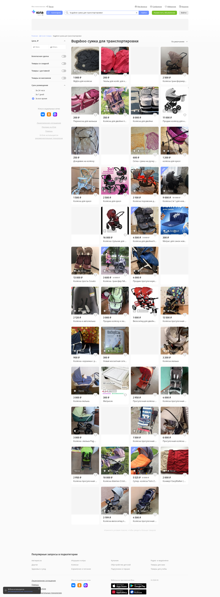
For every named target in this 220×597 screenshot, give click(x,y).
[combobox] (102, 13)
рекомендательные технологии (49, 138)
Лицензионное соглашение (49, 123)
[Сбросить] (137, 13)
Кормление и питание (81, 569)
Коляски (74, 565)
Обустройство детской (121, 565)
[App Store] (119, 585)
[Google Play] (137, 585)
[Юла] (37, 12)
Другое (35, 565)
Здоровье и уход (39, 569)
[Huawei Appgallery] (119, 591)
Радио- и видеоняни (159, 560)
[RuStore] (137, 591)
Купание (115, 560)
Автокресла (37, 560)
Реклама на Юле (49, 127)
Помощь (49, 131)
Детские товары (45, 36)
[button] (95, 75)
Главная (35, 36)
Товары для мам (158, 565)
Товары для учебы (159, 569)
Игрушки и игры (78, 560)
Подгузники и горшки (120, 569)
